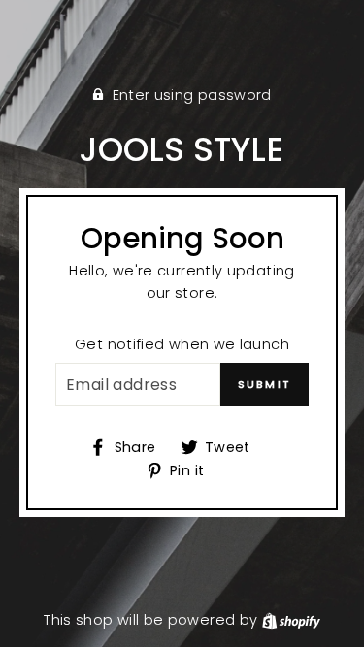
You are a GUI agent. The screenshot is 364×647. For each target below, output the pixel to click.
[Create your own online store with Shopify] (291, 620)
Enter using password (192, 95)
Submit (264, 384)
